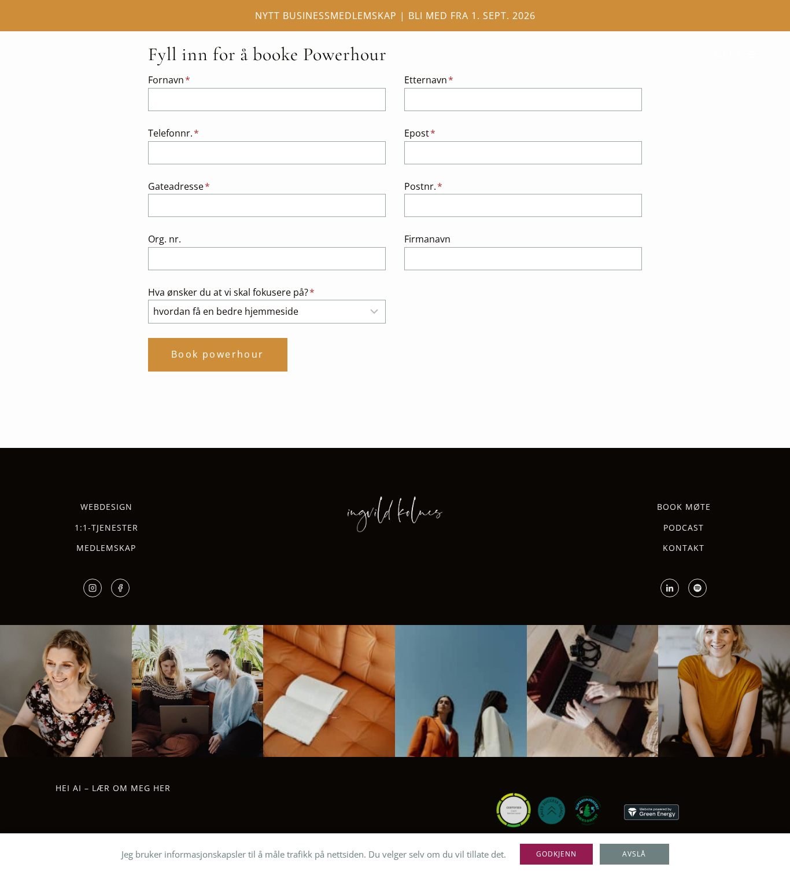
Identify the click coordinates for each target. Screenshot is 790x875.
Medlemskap (106, 547)
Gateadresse (179, 186)
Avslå (634, 854)
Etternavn (428, 79)
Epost (419, 133)
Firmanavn (427, 239)
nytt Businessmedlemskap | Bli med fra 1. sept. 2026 (395, 15)
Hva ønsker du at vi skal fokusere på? (231, 292)
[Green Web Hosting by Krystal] (651, 812)
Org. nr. (164, 239)
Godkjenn (556, 854)
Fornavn (169, 79)
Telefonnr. (173, 133)
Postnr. (423, 186)
